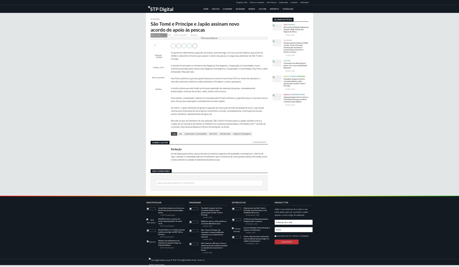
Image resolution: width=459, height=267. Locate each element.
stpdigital (159, 57)
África (286, 25)
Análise (287, 76)
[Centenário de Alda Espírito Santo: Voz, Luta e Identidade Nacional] (277, 63)
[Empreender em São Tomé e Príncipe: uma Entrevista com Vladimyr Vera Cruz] (236, 211)
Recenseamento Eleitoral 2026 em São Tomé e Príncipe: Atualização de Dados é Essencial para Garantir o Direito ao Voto (296, 47)
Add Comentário (180, 35)
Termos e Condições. (300, 236)
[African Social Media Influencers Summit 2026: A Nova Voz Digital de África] (277, 27)
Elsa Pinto (213, 134)
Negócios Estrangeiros (242, 134)
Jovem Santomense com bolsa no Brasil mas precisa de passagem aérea (171, 210)
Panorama (301, 76)
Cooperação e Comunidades (196, 134)
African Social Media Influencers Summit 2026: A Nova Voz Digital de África (296, 29)
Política (215, 9)
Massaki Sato (225, 134)
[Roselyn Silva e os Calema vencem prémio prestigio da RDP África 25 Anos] (151, 232)
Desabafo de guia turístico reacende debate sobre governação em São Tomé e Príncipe (294, 82)
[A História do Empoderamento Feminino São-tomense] (236, 222)
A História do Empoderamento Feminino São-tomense (256, 220)
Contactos (294, 2)
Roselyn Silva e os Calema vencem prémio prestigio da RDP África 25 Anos (171, 232)
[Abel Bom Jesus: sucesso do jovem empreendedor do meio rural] (151, 221)
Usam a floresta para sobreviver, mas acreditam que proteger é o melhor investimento (256, 238)
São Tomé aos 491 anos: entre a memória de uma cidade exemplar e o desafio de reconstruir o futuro (214, 246)
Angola (287, 95)
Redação (194, 35)
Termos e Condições (257, 2)
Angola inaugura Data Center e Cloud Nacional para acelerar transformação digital (296, 99)
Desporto (274, 9)
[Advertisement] (290, 147)
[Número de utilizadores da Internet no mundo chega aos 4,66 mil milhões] (151, 241)
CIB (180, 134)
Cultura (262, 9)
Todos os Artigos (259, 142)
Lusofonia (294, 95)
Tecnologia (287, 9)
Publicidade (304, 2)
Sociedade (240, 9)
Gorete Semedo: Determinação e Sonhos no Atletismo (257, 229)
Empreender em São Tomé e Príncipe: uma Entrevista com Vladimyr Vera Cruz (255, 210)
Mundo (252, 9)
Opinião (293, 76)
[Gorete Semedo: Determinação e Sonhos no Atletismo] (236, 230)
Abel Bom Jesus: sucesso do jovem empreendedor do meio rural (170, 221)
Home (205, 9)
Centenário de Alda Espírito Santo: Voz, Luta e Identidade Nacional (295, 65)
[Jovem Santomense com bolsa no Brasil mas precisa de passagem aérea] (151, 211)
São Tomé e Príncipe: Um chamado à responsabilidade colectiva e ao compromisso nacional (212, 233)
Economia (227, 9)
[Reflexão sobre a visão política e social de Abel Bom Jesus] (193, 224)
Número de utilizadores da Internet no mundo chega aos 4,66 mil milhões (169, 243)
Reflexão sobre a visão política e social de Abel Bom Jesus (214, 222)
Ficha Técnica (271, 2)
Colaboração (283, 2)
